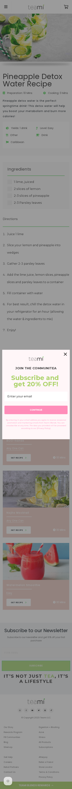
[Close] (65, 354)
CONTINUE (36, 409)
